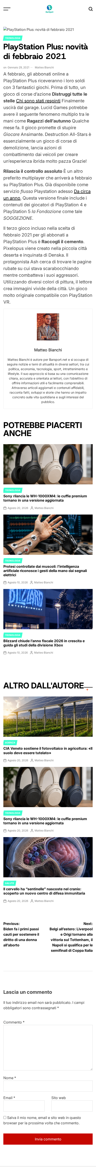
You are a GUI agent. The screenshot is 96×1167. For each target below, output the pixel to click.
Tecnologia (13, 38)
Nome (9, 1078)
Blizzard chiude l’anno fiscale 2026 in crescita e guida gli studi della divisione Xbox (44, 643)
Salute (9, 883)
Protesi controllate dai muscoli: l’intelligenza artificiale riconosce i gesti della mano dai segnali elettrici (45, 570)
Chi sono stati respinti (38, 100)
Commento (14, 1022)
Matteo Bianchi (44, 67)
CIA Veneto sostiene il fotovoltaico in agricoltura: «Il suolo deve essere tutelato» (47, 750)
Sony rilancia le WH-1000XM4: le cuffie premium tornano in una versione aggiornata (45, 498)
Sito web (58, 1097)
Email (9, 1097)
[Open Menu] (6, 9)
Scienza (10, 742)
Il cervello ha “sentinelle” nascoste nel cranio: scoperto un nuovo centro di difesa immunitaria (44, 891)
